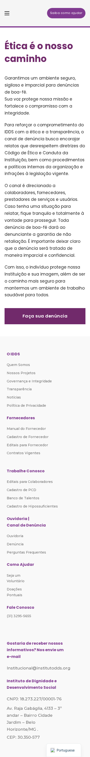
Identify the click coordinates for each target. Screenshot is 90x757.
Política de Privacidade (26, 405)
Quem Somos (18, 365)
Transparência (19, 389)
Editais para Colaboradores (30, 482)
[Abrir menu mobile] (7, 13)
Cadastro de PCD (21, 490)
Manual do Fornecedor (26, 428)
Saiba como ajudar (66, 13)
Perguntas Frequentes (26, 552)
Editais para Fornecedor (27, 445)
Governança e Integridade (29, 381)
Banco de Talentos (23, 498)
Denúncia (15, 544)
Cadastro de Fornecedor (27, 437)
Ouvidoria (15, 536)
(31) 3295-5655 (19, 616)
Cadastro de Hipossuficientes (32, 506)
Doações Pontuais (14, 592)
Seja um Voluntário (15, 578)
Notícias (14, 397)
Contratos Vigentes (23, 453)
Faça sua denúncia (45, 316)
